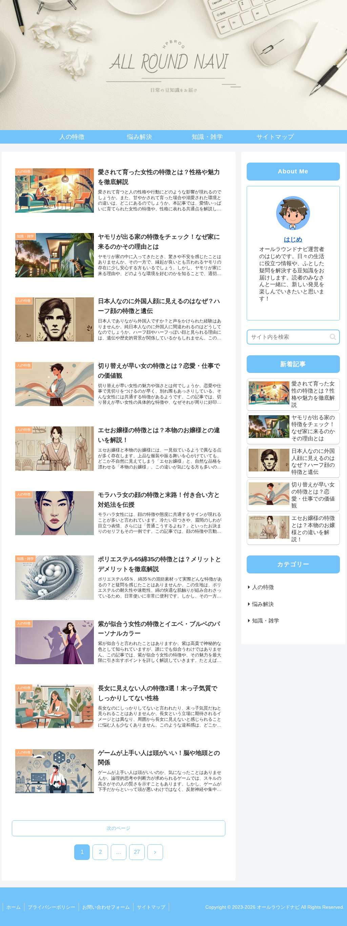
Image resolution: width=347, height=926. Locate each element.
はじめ (293, 239)
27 (137, 852)
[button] (333, 337)
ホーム (13, 907)
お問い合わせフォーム (106, 907)
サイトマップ (151, 907)
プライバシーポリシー (51, 907)
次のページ (118, 828)
